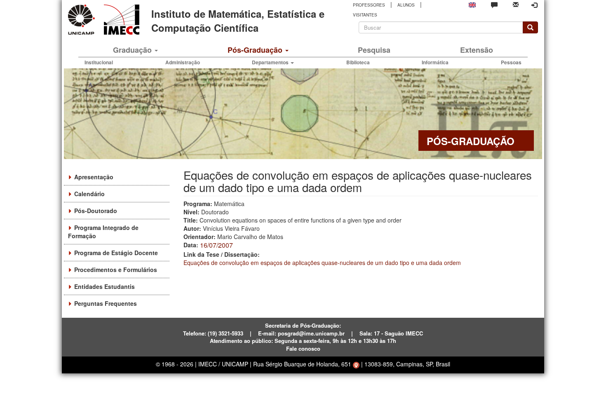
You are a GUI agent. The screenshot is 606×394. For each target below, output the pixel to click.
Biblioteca (358, 62)
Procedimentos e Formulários (115, 269)
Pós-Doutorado (95, 210)
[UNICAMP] (83, 20)
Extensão (476, 50)
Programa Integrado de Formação (103, 231)
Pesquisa (374, 50)
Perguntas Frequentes (105, 303)
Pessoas (511, 62)
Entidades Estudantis (104, 286)
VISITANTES (365, 15)
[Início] (120, 20)
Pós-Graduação (256, 50)
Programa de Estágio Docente (116, 253)
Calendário (89, 194)
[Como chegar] (356, 364)
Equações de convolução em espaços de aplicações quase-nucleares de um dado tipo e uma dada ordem (322, 262)
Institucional (99, 62)
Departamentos (271, 62)
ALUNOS (406, 5)
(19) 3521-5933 (225, 333)
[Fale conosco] (494, 4)
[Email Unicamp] (516, 3)
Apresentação (93, 177)
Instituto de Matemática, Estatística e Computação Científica (237, 21)
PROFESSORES (369, 5)
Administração (182, 62)
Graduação (133, 50)
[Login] (534, 5)
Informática (435, 62)
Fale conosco (303, 348)
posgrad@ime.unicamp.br (311, 333)
